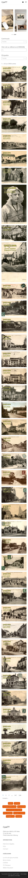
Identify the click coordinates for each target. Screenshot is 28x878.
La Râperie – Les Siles (14, 147)
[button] (16, 34)
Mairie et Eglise (14, 517)
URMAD (16, 803)
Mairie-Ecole (14, 398)
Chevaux (19, 816)
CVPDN (5, 862)
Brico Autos (7, 860)
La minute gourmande (14, 810)
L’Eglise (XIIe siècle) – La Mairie (14, 618)
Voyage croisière (19, 813)
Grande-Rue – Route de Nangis (14, 601)
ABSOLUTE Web (15, 875)
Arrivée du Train (14, 652)
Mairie (14, 720)
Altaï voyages (8, 813)
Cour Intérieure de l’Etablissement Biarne (14, 178)
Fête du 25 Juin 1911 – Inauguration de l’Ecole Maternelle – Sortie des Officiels (14, 236)
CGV (4, 846)
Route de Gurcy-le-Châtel (14, 415)
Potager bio (10, 816)
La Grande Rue (14, 449)
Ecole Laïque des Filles (14, 686)
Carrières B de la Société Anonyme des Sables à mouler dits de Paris (14, 328)
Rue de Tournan (14, 669)
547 (16, 795)
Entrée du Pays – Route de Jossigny (14, 551)
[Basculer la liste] (25, 41)
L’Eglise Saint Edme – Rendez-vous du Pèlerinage (14, 464)
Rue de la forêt (14, 113)
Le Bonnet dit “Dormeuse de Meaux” (14, 221)
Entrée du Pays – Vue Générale (14, 483)
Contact (5, 849)
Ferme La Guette (14, 534)
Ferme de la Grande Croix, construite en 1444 (14, 582)
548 (20, 795)
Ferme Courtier (14, 164)
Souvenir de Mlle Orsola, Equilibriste (14, 364)
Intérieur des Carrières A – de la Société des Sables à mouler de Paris (14, 294)
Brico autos (21, 806)
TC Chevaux (6, 865)
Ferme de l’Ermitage (14, 737)
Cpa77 (4, 2)
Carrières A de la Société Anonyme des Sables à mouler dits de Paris (14, 311)
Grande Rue (14, 96)
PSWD (11, 803)
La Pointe (14, 788)
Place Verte (14, 130)
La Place (14, 432)
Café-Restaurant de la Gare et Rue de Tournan (14, 701)
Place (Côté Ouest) (14, 635)
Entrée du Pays (14, 79)
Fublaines (14, 279)
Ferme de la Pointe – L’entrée (14, 771)
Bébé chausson (8, 867)
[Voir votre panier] (22, 2)
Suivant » (5, 798)
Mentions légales (8, 844)
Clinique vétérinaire (9, 806)
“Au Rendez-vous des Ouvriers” (14, 347)
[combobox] (13, 41)
